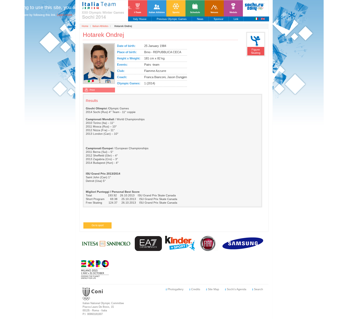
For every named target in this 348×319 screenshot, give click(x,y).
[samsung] (243, 250)
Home (85, 26)
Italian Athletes (100, 26)
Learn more (64, 15)
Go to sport (98, 225)
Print (92, 90)
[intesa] (106, 250)
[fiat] (208, 250)
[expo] (95, 278)
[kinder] (180, 249)
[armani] (148, 250)
